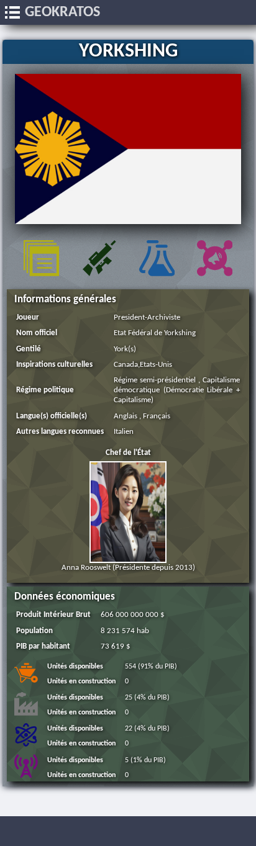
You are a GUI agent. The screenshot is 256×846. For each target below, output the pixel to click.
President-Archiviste (147, 317)
